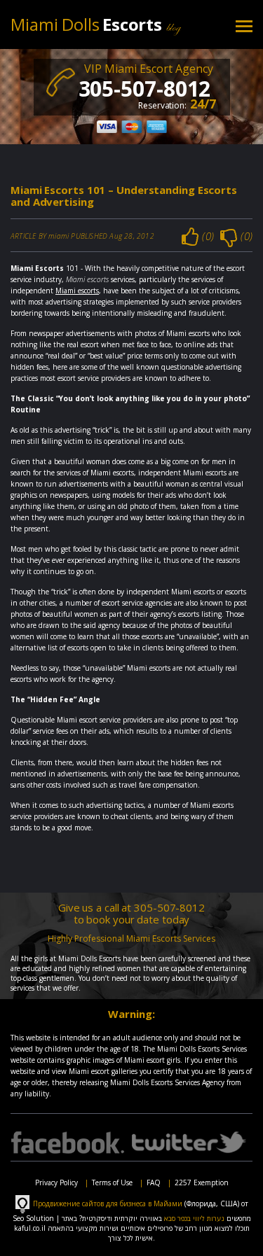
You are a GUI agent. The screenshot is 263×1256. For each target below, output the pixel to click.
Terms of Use (112, 1182)
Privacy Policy (56, 1182)
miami (58, 236)
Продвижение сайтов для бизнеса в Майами (107, 1203)
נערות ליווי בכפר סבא (194, 1218)
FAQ (154, 1182)
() (208, 236)
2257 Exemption (202, 1182)
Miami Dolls (88, 24)
